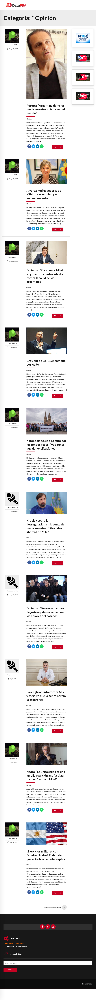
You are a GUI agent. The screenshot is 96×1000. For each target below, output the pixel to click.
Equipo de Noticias (12, 507)
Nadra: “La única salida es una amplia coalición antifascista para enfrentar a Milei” (45, 775)
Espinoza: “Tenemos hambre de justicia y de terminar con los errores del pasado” (45, 612)
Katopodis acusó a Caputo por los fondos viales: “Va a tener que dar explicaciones (46, 444)
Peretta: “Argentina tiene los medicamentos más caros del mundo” (45, 109)
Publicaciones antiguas (52, 907)
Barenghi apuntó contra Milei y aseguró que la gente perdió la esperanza (46, 695)
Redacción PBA (12, 45)
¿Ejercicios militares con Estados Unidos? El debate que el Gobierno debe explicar (46, 855)
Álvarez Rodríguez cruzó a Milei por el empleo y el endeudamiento (43, 194)
